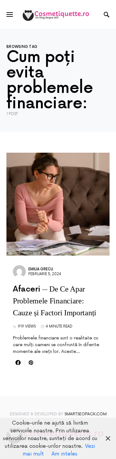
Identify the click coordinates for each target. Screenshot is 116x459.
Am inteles (64, 454)
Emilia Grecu (40, 269)
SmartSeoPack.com (85, 414)
